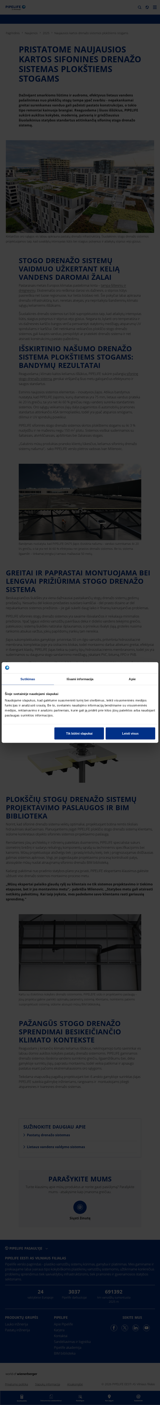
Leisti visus (130, 733)
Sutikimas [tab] (27, 679)
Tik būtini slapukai (79, 733)
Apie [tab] (132, 679)
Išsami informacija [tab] (80, 679)
